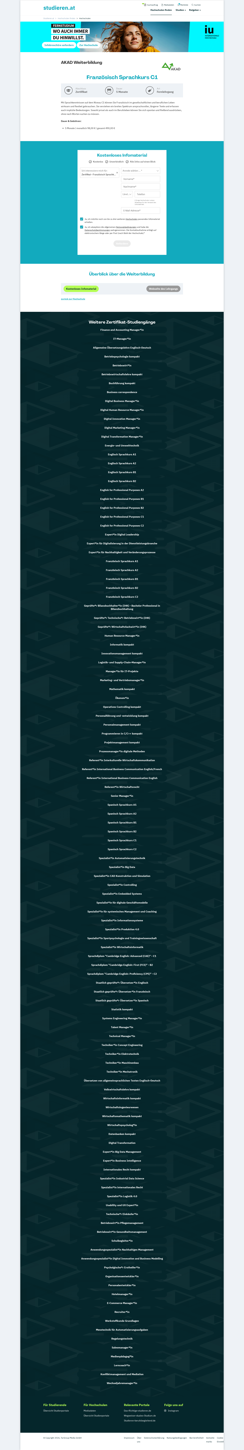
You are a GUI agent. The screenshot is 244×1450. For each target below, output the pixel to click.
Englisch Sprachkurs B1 (122, 472)
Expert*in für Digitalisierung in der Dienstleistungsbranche (122, 543)
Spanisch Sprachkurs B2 (122, 831)
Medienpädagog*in (122, 1356)
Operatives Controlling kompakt (122, 707)
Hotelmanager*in (122, 1294)
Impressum (129, 1438)
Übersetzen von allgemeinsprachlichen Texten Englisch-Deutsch (122, 1080)
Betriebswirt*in (122, 365)
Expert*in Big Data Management (122, 1151)
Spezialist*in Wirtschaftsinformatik (122, 947)
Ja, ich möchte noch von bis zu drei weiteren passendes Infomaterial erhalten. (122, 220)
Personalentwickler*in (122, 1285)
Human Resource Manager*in (122, 635)
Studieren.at (48, 18)
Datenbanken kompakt (122, 1134)
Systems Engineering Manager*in (122, 1018)
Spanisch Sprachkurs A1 (122, 804)
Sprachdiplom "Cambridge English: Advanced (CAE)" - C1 (122, 956)
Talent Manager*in (122, 1027)
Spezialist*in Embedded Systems (122, 893)
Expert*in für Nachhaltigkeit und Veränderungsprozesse (122, 552)
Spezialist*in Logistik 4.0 (122, 1196)
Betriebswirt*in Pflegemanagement (122, 1223)
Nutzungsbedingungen (126, 227)
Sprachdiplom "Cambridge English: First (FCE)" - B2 (122, 965)
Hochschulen (132, 219)
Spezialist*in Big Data (122, 867)
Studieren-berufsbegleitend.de (139, 1420)
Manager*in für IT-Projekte (122, 671)
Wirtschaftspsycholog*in (122, 1125)
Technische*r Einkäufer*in (122, 1214)
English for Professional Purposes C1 (122, 516)
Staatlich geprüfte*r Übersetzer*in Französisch (122, 991)
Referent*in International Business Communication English (122, 778)
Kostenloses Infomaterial (81, 288)
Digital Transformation (122, 1143)
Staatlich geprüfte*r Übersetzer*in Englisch (122, 982)
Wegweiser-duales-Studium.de (140, 1415)
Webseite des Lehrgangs (163, 288)
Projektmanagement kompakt (122, 742)
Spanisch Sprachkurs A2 (122, 813)
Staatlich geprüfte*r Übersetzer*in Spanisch (122, 1000)
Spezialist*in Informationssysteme (122, 920)
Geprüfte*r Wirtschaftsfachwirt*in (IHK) (122, 626)
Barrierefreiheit (196, 1438)
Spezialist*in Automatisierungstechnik (122, 858)
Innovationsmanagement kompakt (122, 653)
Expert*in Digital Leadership (122, 534)
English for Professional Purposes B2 (122, 507)
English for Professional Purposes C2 (122, 525)
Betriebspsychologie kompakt (122, 356)
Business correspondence (122, 392)
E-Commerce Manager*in (122, 1303)
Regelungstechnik (122, 1338)
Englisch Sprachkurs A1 (122, 454)
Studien (180, 10)
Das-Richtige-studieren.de (137, 1410)
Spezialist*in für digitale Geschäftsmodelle (122, 902)
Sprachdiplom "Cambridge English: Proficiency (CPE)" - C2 (122, 973)
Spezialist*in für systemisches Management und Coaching (122, 911)
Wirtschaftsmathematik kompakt (122, 1116)
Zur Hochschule (88, 45)
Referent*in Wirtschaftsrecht (122, 787)
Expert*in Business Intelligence (122, 1160)
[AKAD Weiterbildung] (171, 66)
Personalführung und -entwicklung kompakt (122, 715)
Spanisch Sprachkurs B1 (122, 822)
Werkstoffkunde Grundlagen (122, 1321)
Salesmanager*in (122, 1347)
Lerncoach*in (122, 1365)
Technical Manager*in (122, 1036)
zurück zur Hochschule (73, 298)
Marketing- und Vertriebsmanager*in (122, 680)
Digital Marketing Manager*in (122, 427)
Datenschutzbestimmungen (97, 230)
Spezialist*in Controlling (122, 884)
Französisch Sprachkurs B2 (122, 588)
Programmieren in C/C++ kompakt (122, 733)
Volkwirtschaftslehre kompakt (122, 1089)
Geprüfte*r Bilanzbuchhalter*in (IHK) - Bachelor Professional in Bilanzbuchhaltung (122, 607)
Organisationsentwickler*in (122, 1276)
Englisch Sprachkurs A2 (122, 463)
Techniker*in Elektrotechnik (122, 1054)
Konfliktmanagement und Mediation (122, 1374)
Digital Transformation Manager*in (122, 436)
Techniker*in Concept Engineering (122, 1045)
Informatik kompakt (122, 644)
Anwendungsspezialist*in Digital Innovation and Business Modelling (122, 1258)
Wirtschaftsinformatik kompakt (122, 1098)
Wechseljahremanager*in (122, 1383)
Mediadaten (90, 1410)
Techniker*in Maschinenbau (122, 1062)
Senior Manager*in (122, 796)
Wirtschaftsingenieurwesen (122, 1107)
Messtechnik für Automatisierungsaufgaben (122, 1329)
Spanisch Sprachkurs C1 (122, 840)
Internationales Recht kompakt (122, 1169)
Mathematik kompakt (122, 689)
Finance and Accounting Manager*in (122, 330)
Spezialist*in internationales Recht (122, 1187)
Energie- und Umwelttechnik (122, 445)
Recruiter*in (122, 1312)
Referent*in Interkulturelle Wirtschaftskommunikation (122, 760)
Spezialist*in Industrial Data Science (122, 1178)
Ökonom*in (122, 698)
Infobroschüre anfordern (59, 45)
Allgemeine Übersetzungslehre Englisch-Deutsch (122, 347)
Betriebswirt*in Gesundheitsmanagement (122, 1232)
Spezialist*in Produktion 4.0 (122, 929)
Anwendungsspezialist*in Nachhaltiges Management (122, 1249)
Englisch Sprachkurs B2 (122, 481)
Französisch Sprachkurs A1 (122, 561)
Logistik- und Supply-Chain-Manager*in (122, 662)
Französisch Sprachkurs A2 (122, 570)
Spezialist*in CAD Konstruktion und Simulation (122, 876)
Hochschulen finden (161, 10)
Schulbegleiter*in (122, 1240)
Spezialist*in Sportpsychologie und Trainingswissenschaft (122, 938)
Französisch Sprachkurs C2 (122, 596)
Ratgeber (194, 10)
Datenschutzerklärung (154, 1438)
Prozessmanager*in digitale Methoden (122, 751)
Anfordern (122, 243)
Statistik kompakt (122, 1009)
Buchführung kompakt (122, 383)
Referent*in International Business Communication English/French (122, 769)
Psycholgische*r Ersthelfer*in (122, 1267)
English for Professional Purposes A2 (122, 490)
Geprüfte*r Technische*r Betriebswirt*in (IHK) (122, 618)
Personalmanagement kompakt (122, 724)
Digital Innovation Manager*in (122, 418)
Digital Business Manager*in (122, 401)
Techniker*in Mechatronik (122, 1071)
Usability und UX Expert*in (122, 1205)
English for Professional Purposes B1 (122, 499)
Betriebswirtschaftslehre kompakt (122, 374)
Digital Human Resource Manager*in (122, 410)
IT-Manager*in (122, 338)
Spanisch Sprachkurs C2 (122, 849)
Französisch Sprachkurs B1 (122, 579)
